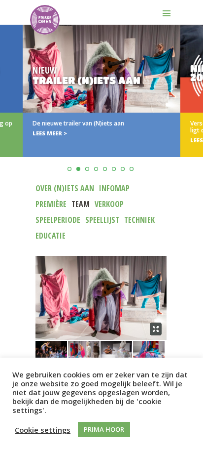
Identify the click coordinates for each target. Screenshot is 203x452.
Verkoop (109, 204)
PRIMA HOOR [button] (104, 429)
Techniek (139, 219)
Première (51, 204)
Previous (9, 115)
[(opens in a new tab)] (101, 91)
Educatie (50, 235)
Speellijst (102, 219)
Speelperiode (57, 219)
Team (80, 204)
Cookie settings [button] (42, 429)
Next (194, 115)
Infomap (114, 188)
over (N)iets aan (64, 188)
